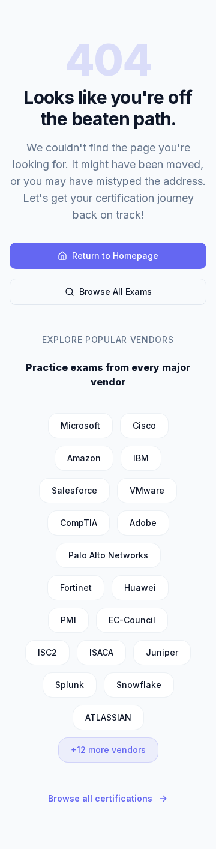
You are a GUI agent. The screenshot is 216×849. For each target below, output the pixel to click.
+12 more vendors (108, 750)
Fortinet (76, 587)
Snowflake (138, 685)
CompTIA (78, 523)
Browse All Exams (115, 291)
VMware (147, 490)
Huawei (140, 587)
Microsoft (80, 425)
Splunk (69, 685)
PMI (68, 620)
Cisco (144, 425)
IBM (141, 458)
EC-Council (132, 620)
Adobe (143, 523)
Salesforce (74, 490)
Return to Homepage (115, 255)
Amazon (84, 458)
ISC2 (47, 652)
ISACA (101, 652)
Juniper (162, 652)
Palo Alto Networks (108, 555)
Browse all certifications (100, 798)
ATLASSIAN (108, 717)
